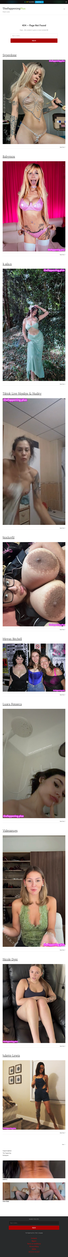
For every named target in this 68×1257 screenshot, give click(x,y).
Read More (62, 147)
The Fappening (7, 1153)
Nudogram (5, 1155)
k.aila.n (7, 264)
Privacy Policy (34, 1246)
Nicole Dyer (10, 959)
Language (40, 1233)
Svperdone (10, 55)
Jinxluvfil (8, 537)
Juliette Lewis (11, 1055)
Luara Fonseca (12, 704)
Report (34, 1241)
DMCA (34, 1249)
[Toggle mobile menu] (64, 9)
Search (34, 40)
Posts (36, 1233)
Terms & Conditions (34, 1244)
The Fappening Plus (29, 1233)
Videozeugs (10, 830)
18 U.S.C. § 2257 (34, 1252)
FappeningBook (7, 1151)
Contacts (34, 1238)
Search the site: (34, 1219)
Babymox (9, 156)
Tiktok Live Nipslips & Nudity (22, 393)
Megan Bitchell (12, 639)
